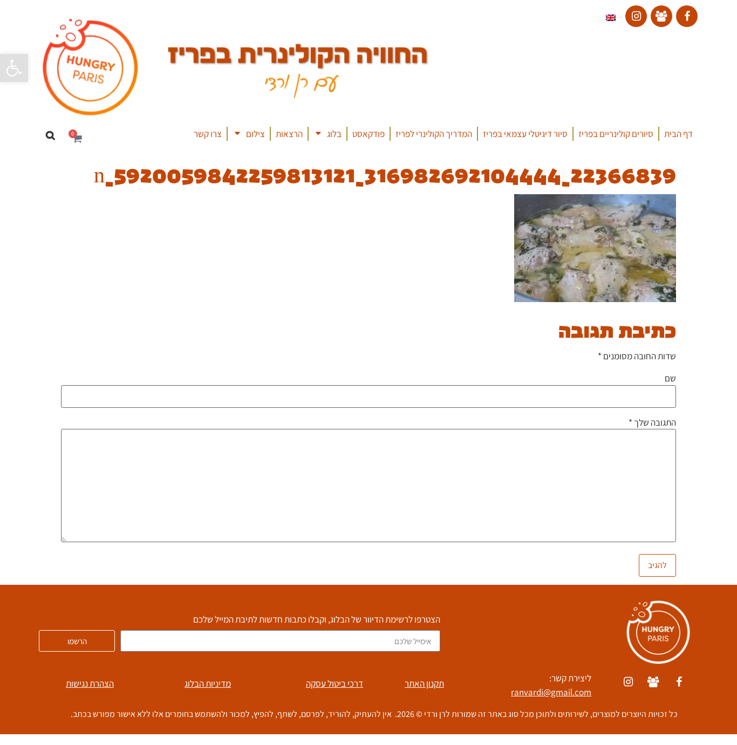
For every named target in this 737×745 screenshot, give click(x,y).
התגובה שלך (652, 423)
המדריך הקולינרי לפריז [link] (433, 134)
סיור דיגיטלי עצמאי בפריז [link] (525, 134)
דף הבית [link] (678, 134)
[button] (50, 136)
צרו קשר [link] (208, 134)
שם (670, 379)
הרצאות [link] (289, 134)
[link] (14, 68)
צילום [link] (255, 134)
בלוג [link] (334, 134)
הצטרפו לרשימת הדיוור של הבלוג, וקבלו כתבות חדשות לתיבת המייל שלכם (316, 620)
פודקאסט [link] (368, 134)
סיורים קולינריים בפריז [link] (615, 134)
